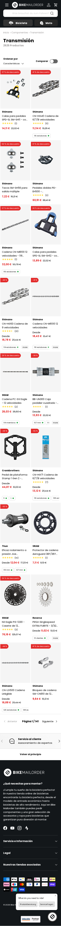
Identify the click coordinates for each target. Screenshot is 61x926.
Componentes (19, 32)
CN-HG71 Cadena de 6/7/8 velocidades (45, 476)
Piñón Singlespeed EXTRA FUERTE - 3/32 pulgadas (44, 624)
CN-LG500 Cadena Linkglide (13, 692)
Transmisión (37, 32)
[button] (55, 5)
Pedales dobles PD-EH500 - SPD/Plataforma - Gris (44, 189)
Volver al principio (30, 754)
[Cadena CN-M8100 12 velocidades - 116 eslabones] (15, 224)
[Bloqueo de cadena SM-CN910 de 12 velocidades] (46, 663)
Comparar (42, 61)
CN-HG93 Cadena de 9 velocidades (15, 325)
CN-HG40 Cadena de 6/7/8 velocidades (46, 117)
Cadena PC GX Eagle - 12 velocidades (14, 401)
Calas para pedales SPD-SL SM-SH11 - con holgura (14, 118)
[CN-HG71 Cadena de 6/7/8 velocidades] (46, 447)
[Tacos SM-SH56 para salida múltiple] (15, 160)
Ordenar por (10, 58)
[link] (12, 721)
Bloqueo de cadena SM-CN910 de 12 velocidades (44, 692)
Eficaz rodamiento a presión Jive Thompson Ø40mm (14, 552)
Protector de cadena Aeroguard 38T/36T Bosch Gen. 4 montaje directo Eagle (45, 552)
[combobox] (30, 13)
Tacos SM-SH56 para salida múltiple (14, 189)
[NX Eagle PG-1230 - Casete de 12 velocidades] (15, 594)
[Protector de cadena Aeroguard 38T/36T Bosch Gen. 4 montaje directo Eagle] (46, 523)
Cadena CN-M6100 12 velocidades (45, 325)
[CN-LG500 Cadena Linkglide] (15, 663)
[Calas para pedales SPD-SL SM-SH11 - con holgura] (15, 88)
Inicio (6, 32)
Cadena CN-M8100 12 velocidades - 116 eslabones (14, 254)
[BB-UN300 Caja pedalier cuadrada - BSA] (46, 372)
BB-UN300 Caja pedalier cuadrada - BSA (45, 401)
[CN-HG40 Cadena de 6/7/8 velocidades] (46, 88)
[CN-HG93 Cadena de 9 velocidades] (15, 296)
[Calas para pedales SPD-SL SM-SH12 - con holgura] (46, 224)
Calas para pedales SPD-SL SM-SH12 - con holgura (46, 254)
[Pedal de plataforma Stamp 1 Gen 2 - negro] (15, 447)
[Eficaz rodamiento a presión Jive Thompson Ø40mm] (15, 523)
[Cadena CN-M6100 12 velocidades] (46, 296)
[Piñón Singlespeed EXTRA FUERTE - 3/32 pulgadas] (46, 594)
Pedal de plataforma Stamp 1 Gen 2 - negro (14, 476)
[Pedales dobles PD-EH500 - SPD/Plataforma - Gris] (46, 160)
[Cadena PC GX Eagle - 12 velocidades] (15, 372)
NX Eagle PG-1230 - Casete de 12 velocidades (13, 624)
